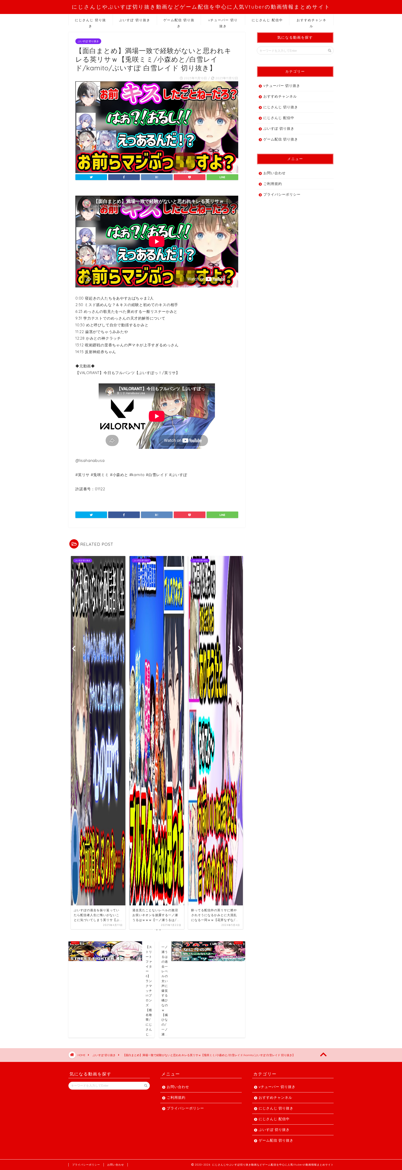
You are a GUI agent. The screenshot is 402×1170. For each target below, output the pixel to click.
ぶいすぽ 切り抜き (134, 20)
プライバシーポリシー (282, 194)
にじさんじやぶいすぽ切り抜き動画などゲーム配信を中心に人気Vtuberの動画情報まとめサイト (201, 6)
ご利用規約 (272, 183)
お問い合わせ (274, 173)
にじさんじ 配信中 (267, 20)
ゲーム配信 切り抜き (178, 21)
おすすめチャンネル (311, 21)
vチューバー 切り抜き (223, 21)
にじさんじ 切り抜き (90, 21)
